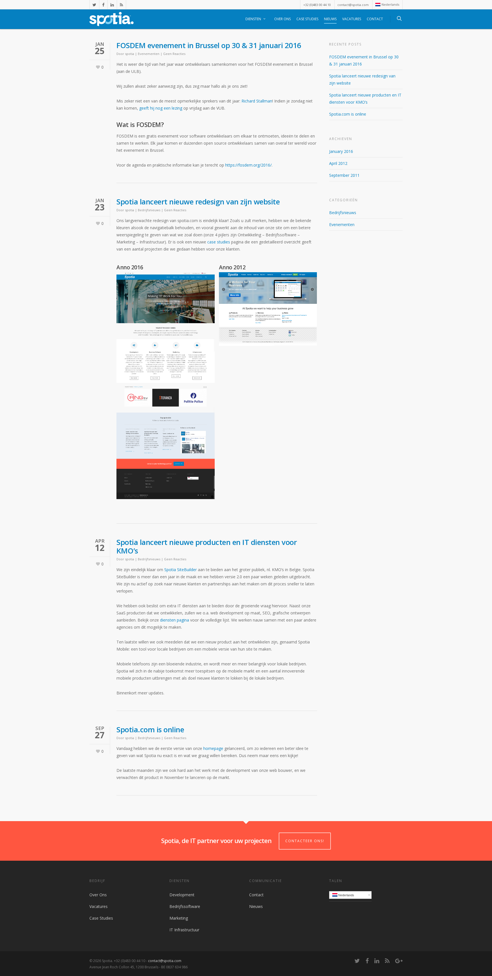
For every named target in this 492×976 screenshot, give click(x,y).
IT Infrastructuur (184, 929)
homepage (213, 748)
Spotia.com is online (150, 729)
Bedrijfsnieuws (149, 210)
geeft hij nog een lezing (160, 108)
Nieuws (330, 19)
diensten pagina (174, 620)
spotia (129, 54)
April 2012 (338, 163)
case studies (218, 242)
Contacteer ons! (304, 840)
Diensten (253, 19)
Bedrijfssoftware (184, 906)
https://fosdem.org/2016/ (248, 165)
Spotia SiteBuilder (180, 569)
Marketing (178, 918)
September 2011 (344, 175)
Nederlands (390, 4)
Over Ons (282, 19)
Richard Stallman (256, 101)
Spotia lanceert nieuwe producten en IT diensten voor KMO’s (206, 546)
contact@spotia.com (353, 5)
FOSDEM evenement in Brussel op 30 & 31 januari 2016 (208, 45)
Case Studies (307, 19)
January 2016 (341, 151)
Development (181, 894)
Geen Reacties (174, 54)
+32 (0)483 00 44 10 (317, 5)
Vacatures (351, 19)
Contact (375, 19)
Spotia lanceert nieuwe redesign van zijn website (198, 201)
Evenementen (148, 54)
